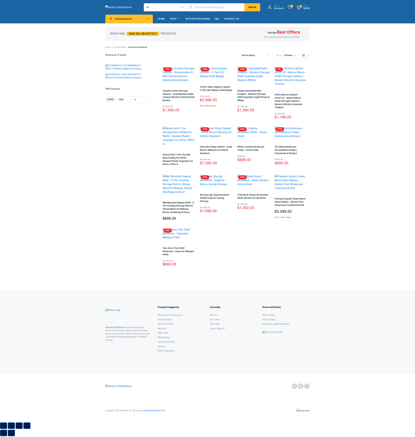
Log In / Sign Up (217, 329)
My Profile (214, 324)
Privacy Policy (269, 320)
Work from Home (166, 324)
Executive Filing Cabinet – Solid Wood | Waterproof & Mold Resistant (216, 150)
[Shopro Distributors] (121, 7)
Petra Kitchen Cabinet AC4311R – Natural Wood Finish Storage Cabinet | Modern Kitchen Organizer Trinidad (288, 101)
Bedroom (162, 329)
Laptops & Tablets (166, 342)
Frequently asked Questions (275, 324)
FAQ (216, 19)
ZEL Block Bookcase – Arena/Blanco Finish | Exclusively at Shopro (286, 150)
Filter (110, 99)
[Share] (19, 425)
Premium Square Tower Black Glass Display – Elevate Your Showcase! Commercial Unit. (290, 202)
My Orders (215, 320)
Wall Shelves (164, 338)
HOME (161, 19)
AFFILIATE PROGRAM (197, 19)
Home (108, 47)
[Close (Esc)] (26, 425)
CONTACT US (231, 19)
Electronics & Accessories (170, 315)
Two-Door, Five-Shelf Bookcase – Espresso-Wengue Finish (178, 251)
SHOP (173, 19)
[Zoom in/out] (3, 425)
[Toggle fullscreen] (11, 425)
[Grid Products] (303, 56)
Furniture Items (119, 47)
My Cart (214, 315)
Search (252, 7)
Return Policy (268, 315)
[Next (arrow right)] (11, 433)
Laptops (162, 346)
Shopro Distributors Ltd (154, 411)
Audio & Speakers (166, 351)
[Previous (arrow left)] (3, 433)
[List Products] (308, 56)
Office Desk (163, 333)
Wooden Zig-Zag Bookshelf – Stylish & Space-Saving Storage (215, 198)
